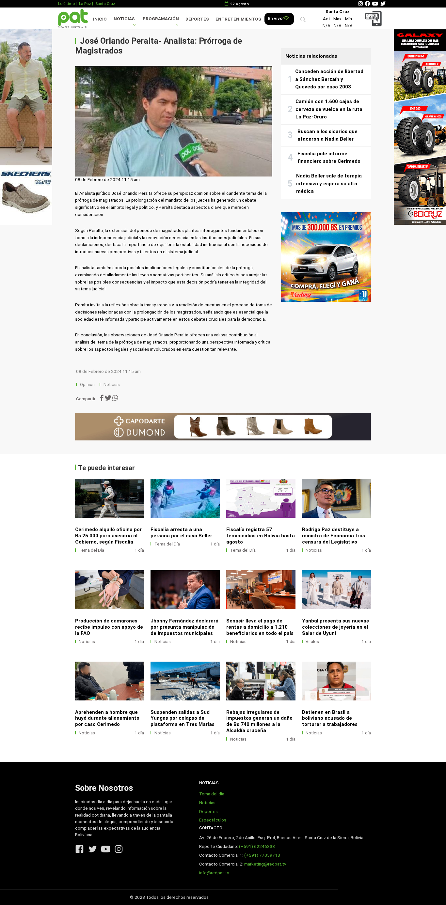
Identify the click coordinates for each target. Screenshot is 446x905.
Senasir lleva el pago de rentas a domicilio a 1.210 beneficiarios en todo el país (260, 627)
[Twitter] (383, 4)
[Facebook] (367, 4)
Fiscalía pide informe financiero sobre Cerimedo (328, 157)
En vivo (275, 18)
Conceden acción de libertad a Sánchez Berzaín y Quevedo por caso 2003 (329, 79)
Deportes (197, 19)
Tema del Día (91, 550)
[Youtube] (375, 4)
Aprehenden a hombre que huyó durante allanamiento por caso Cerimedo (107, 718)
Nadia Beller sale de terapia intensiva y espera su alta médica (329, 183)
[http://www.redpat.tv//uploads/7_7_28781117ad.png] (109, 589)
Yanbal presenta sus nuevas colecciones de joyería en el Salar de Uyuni (335, 627)
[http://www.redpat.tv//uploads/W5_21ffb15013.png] (109, 681)
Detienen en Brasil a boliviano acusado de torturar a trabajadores (330, 718)
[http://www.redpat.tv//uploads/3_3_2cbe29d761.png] (185, 681)
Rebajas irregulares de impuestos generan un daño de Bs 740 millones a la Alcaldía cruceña (259, 721)
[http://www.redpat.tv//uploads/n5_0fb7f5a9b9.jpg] (185, 498)
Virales (312, 641)
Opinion (87, 384)
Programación (161, 18)
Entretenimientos (238, 19)
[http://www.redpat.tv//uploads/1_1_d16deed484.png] (336, 681)
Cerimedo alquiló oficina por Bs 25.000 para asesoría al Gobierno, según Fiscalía (108, 536)
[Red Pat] (73, 18)
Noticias (124, 18)
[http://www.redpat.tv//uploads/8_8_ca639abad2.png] (336, 498)
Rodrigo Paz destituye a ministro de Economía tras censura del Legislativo (333, 536)
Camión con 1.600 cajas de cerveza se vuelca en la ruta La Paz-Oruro (328, 109)
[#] (26, 127)
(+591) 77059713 (262, 855)
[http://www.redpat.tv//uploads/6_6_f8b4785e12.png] (185, 589)
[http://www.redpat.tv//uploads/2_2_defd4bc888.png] (260, 681)
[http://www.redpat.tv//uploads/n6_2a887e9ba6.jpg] (109, 498)
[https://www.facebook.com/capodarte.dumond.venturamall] (223, 426)
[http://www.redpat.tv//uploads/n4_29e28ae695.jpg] (260, 498)
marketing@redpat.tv (265, 864)
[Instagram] (360, 4)
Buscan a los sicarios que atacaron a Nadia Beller (327, 135)
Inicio (100, 19)
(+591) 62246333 (257, 846)
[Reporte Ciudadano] (374, 18)
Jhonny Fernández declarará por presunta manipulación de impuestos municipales (184, 627)
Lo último (66, 3)
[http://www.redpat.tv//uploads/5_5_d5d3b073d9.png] (260, 589)
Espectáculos (212, 820)
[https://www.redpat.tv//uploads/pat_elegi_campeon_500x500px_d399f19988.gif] (326, 257)
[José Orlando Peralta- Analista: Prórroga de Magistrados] (173, 121)
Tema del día (211, 793)
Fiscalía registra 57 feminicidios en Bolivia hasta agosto (260, 536)
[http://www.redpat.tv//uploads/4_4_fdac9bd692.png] (336, 589)
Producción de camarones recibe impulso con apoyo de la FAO (109, 627)
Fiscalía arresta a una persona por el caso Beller (181, 533)
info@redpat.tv (214, 872)
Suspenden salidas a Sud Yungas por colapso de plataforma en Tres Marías (183, 718)
